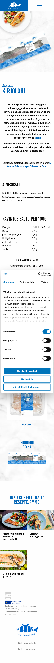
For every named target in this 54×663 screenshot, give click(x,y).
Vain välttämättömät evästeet (27, 387)
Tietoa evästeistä (26, 649)
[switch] (46, 340)
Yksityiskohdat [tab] (26, 282)
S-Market (34, 166)
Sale (44, 166)
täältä (38, 137)
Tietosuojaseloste (27, 643)
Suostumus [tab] (9, 282)
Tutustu (30, 426)
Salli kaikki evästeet (27, 371)
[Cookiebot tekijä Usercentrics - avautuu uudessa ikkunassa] (38, 274)
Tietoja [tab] (44, 282)
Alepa (26, 166)
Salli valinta (27, 379)
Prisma (18, 166)
